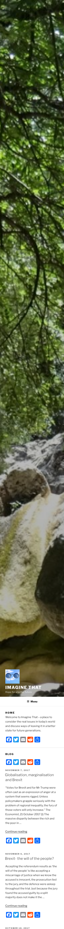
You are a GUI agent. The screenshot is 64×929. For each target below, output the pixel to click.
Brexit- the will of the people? (29, 858)
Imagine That (23, 687)
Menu (34, 701)
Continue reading (16, 831)
